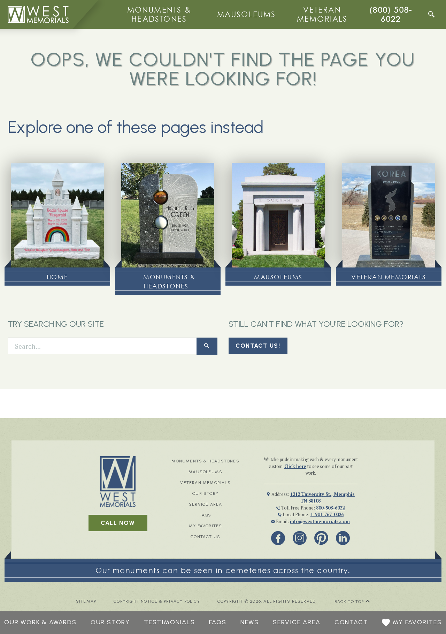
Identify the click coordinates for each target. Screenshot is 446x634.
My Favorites (205, 526)
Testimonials (169, 622)
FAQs (206, 515)
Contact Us (205, 537)
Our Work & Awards (40, 622)
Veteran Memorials (322, 14)
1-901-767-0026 (327, 514)
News (249, 622)
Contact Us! (258, 345)
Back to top (350, 601)
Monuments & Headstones (159, 14)
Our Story (205, 493)
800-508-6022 (330, 508)
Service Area (205, 504)
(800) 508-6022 (390, 14)
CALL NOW (118, 522)
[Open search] (431, 14)
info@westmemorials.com (320, 521)
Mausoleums (246, 14)
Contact (351, 622)
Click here (295, 466)
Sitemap (86, 601)
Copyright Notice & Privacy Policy (157, 601)
